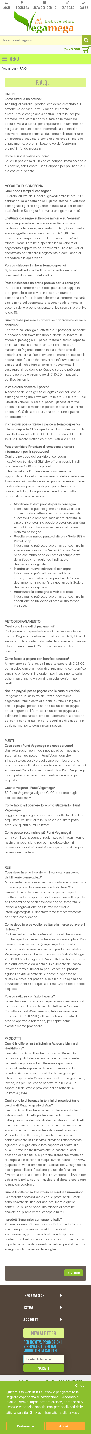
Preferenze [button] (25, 1426)
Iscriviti (43, 1368)
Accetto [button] (65, 1426)
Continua (73, 1272)
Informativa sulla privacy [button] (61, 1412)
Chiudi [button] (80, 1385)
